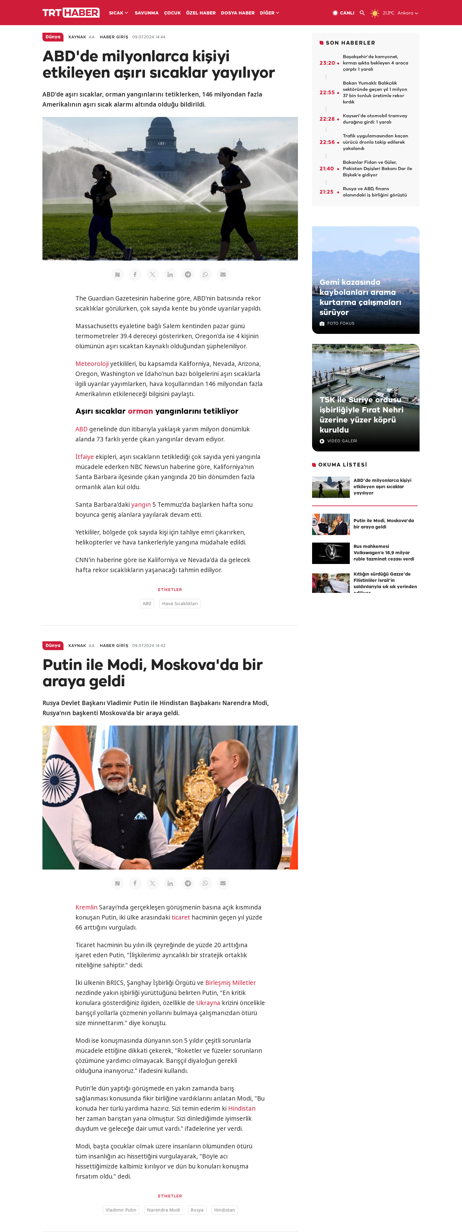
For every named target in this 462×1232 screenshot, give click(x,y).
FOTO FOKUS (341, 324)
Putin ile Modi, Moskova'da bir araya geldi (384, 524)
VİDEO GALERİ (342, 441)
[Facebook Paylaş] (135, 274)
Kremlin (86, 907)
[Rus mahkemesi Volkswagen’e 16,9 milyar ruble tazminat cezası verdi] (331, 553)
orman (140, 411)
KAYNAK (77, 37)
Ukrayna (208, 1003)
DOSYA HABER (238, 13)
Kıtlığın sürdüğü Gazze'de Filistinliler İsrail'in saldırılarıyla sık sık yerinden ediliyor (385, 584)
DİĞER (267, 13)
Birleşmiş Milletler (230, 983)
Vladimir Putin (121, 1210)
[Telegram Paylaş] (188, 274)
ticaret (181, 917)
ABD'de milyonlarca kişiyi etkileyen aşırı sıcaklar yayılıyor (382, 487)
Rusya (197, 1210)
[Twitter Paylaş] (152, 274)
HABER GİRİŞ (114, 37)
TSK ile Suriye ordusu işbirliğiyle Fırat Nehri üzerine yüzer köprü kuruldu (362, 415)
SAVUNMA (147, 13)
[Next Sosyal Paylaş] (117, 274)
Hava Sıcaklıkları (180, 603)
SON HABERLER (351, 43)
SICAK (116, 13)
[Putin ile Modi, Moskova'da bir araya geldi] (331, 524)
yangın (141, 504)
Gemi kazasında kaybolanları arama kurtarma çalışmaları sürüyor (360, 298)
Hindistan (242, 1108)
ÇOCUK (172, 13)
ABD (81, 429)
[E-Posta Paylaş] (223, 274)
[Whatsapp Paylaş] (205, 274)
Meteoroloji (92, 364)
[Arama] (364, 13)
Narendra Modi (163, 1210)
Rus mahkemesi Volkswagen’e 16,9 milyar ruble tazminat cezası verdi (384, 553)
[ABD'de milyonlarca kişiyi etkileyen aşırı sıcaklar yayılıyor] (331, 487)
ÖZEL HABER (201, 13)
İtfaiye (84, 457)
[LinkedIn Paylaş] (170, 274)
